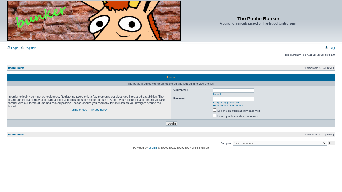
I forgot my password (226, 102)
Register (30, 48)
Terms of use (78, 109)
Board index (16, 67)
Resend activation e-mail (228, 105)
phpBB (153, 147)
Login (14, 48)
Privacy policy (99, 109)
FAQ (331, 48)
